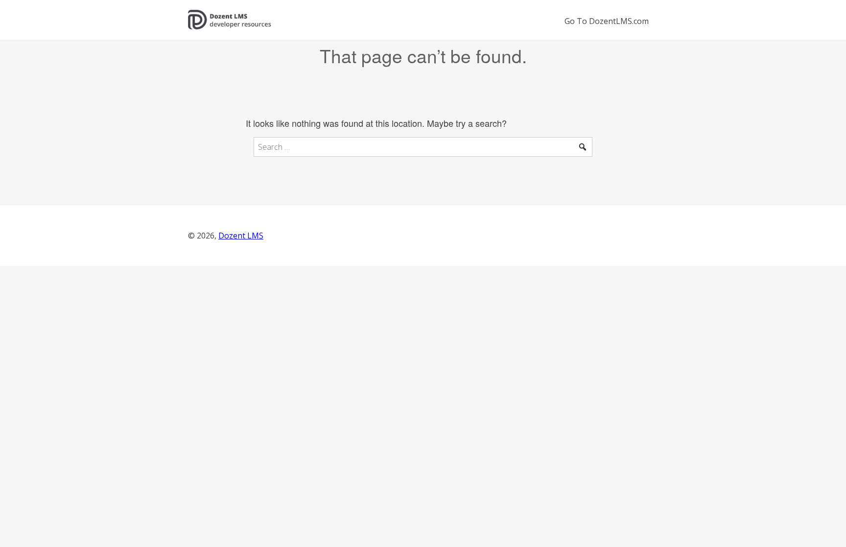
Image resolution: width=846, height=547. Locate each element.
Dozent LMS (240, 235)
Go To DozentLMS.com (606, 21)
